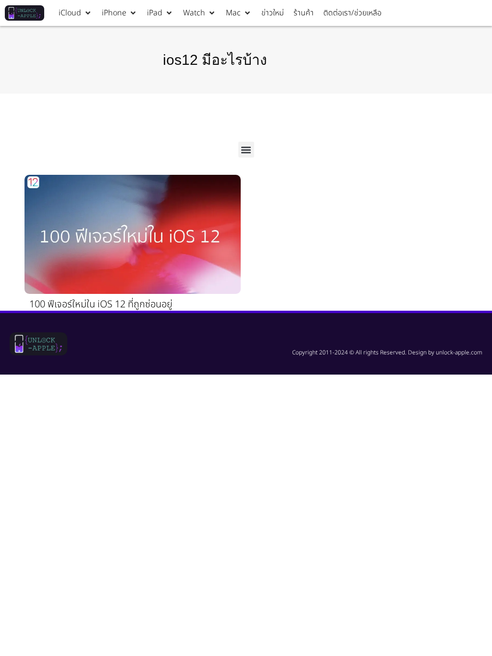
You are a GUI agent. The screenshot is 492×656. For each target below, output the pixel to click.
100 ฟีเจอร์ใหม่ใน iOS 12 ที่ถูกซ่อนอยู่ (100, 304)
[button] (75, 13)
